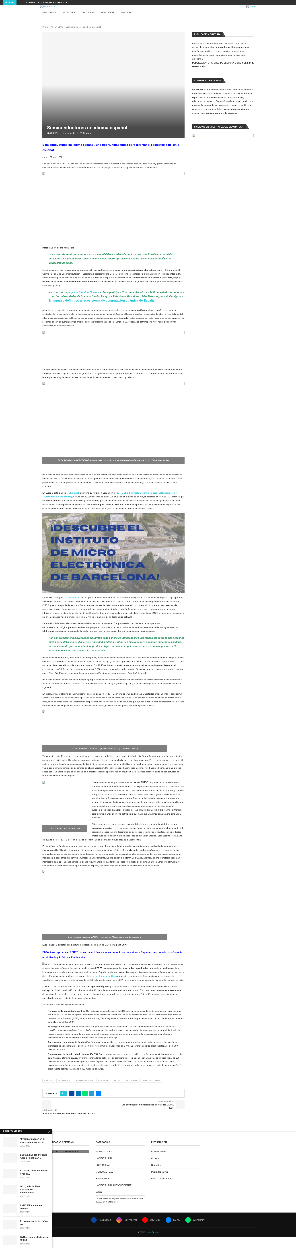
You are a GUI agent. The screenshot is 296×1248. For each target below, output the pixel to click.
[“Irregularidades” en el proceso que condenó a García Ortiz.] (10, 1142)
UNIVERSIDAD (88, 12)
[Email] (288, 2)
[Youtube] (285, 2)
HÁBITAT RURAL (69, 12)
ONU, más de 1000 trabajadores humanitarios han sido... (55, 3)
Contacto (155, 1158)
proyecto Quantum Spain (82, 292)
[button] (19, 2)
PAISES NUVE (126, 12)
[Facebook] (278, 2)
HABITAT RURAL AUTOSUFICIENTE (114, 1185)
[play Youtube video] (113, 553)
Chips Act (74, 493)
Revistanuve (153, 1232)
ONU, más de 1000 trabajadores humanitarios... (30, 1189)
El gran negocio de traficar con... (34, 1222)
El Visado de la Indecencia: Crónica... (34, 1172)
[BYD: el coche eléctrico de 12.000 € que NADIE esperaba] (10, 1240)
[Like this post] (64, 1093)
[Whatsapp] (292, 2)
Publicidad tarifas (159, 1172)
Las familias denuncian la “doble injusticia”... (33, 1156)
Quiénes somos (158, 1151)
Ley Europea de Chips (106, 976)
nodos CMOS (64, 1080)
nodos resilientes (84, 1080)
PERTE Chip (103, 1080)
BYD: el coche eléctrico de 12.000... (34, 1238)
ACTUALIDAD (57, 27)
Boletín (99, 1192)
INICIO (45, 27)
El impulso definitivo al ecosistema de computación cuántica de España (101, 300)
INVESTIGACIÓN (49, 12)
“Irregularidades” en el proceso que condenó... (32, 1140)
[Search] (254, 12)
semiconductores (151, 1080)
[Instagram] (281, 2)
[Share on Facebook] (71, 1093)
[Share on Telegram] (91, 1093)
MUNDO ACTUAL (107, 12)
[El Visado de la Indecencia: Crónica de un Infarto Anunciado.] (10, 1173)
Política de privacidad (161, 1178)
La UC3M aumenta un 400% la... (31, 1207)
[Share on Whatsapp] (85, 1093)
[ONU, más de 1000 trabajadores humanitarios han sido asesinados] (10, 1189)
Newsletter (156, 1165)
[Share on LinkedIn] (78, 1093)
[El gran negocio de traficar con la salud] (10, 1224)
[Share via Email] (98, 1093)
